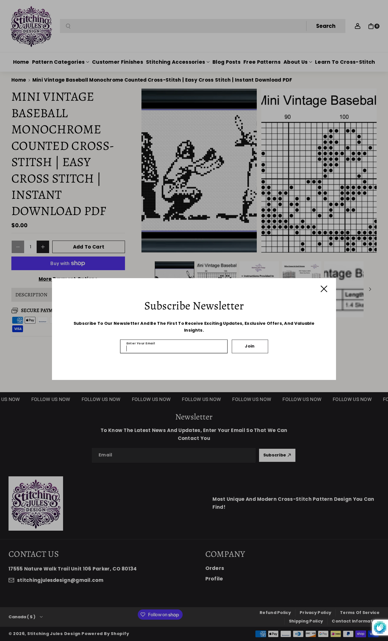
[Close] (324, 288)
